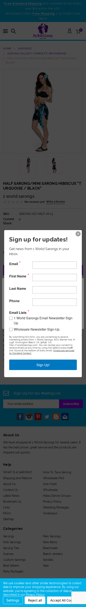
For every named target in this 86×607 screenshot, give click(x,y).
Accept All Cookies (64, 600)
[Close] (78, 233)
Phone (14, 301)
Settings (12, 600)
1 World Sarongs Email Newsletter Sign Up (43, 320)
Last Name (17, 288)
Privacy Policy (35, 594)
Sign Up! (43, 364)
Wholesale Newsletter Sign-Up (36, 329)
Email (13, 264)
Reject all (35, 600)
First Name (17, 276)
